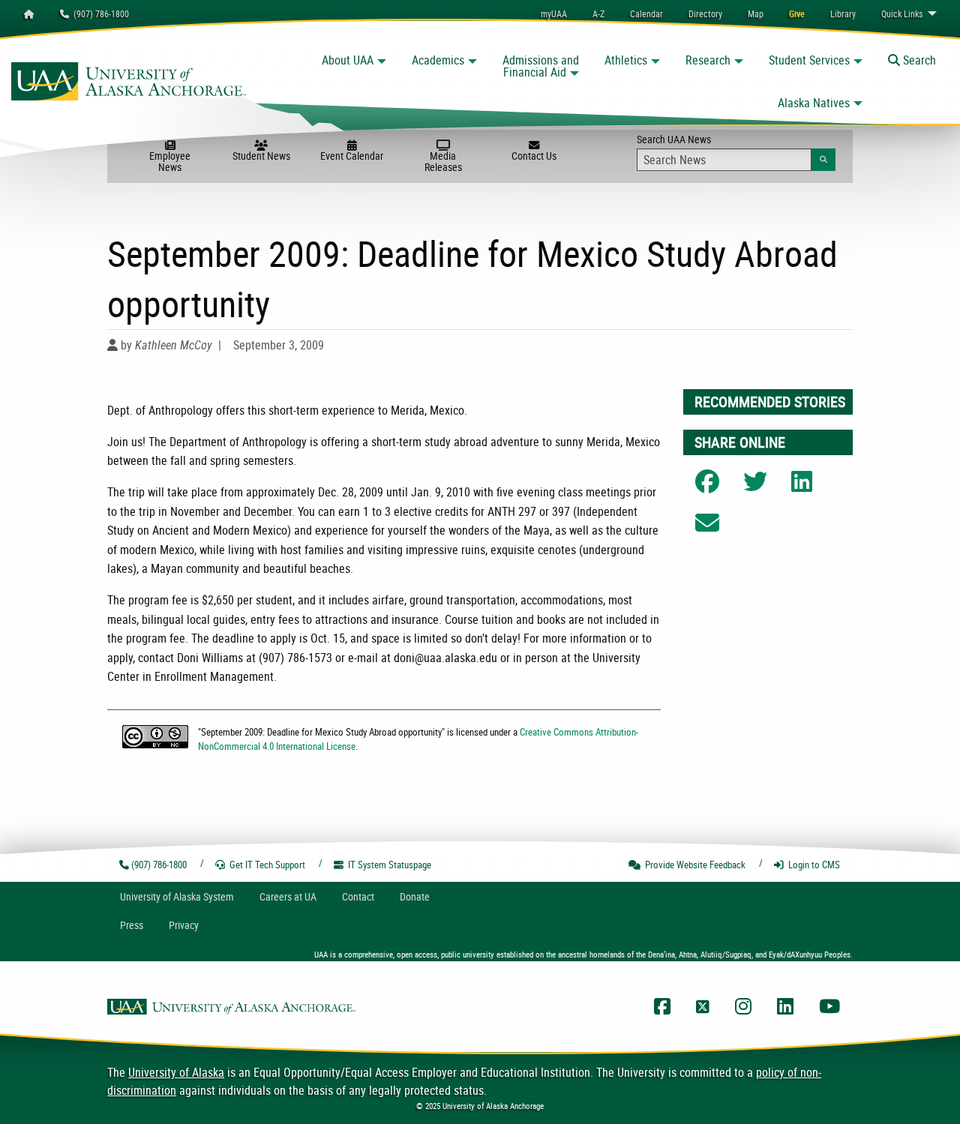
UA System (177, 896)
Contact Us (534, 155)
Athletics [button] (625, 60)
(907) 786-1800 (99, 13)
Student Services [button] (809, 60)
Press (131, 925)
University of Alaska (176, 1072)
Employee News (169, 160)
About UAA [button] (348, 60)
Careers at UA (288, 896)
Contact (358, 896)
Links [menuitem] (901, 13)
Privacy (184, 925)
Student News (261, 155)
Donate (415, 896)
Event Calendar (351, 155)
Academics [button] (438, 60)
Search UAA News (736, 148)
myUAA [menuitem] (554, 13)
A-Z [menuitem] (598, 13)
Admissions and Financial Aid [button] (540, 66)
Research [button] (708, 60)
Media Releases (443, 160)
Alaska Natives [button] (814, 102)
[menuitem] (646, 13)
